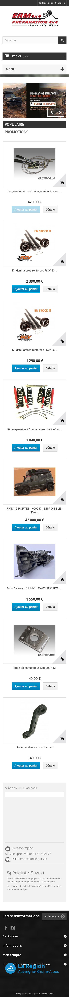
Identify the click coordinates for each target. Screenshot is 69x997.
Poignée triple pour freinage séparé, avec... (34, 191)
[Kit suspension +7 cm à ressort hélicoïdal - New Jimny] (34, 402)
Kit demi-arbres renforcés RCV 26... (34, 350)
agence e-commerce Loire (43, 994)
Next (60, 112)
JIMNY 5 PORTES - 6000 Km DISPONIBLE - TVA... (34, 510)
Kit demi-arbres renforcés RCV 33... (34, 270)
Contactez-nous (46, 3)
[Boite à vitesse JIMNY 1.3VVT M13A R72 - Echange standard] (34, 561)
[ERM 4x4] (34, 18)
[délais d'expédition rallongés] (34, 100)
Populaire (14, 124)
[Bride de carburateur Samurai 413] (34, 641)
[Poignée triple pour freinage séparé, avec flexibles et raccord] (34, 164)
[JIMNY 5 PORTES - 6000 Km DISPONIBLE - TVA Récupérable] (34, 482)
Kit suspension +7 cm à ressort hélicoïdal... (34, 429)
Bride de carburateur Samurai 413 (34, 667)
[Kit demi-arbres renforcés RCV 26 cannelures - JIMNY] (34, 323)
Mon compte (12, 955)
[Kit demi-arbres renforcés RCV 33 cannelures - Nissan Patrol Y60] (34, 244)
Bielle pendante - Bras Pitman (34, 747)
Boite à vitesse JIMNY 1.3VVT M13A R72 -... (35, 588)
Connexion (60, 3)
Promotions (16, 132)
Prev (51, 112)
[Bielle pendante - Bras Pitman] (34, 720)
